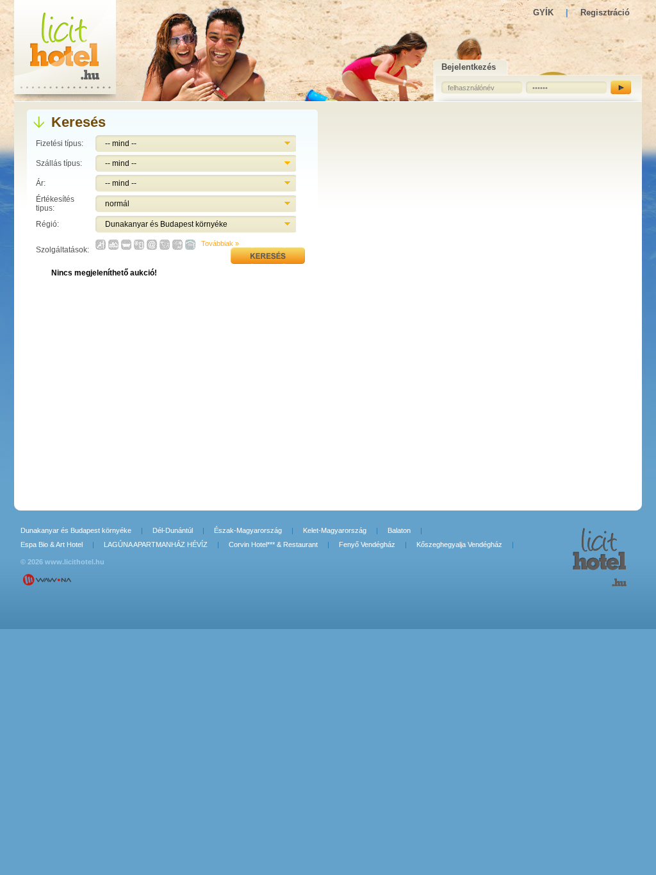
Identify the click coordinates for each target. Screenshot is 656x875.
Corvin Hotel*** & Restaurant (273, 544)
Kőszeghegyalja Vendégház (459, 544)
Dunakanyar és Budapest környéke (75, 530)
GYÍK (543, 12)
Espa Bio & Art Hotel (51, 544)
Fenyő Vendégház (367, 544)
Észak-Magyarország (248, 530)
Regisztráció (605, 12)
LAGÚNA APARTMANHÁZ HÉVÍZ (156, 544)
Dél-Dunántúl (172, 530)
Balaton (399, 530)
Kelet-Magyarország (334, 530)
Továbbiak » (220, 243)
